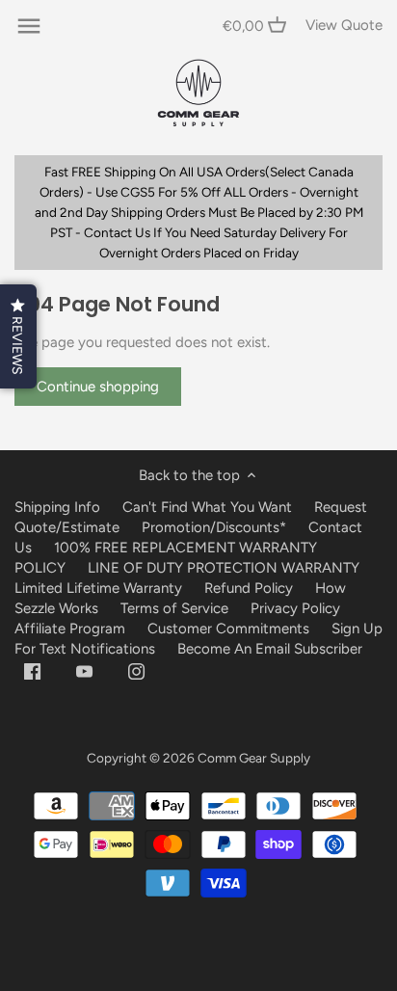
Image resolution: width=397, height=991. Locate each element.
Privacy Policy (295, 608)
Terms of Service (176, 608)
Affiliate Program (69, 628)
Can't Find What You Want (207, 507)
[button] (18, 336)
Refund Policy (248, 588)
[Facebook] (32, 670)
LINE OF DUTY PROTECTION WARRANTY (223, 567)
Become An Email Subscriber (269, 648)
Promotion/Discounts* (214, 527)
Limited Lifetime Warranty (98, 588)
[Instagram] (136, 670)
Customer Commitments (228, 628)
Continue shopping (98, 386)
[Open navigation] (28, 26)
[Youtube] (84, 670)
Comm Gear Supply (254, 757)
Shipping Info (57, 507)
